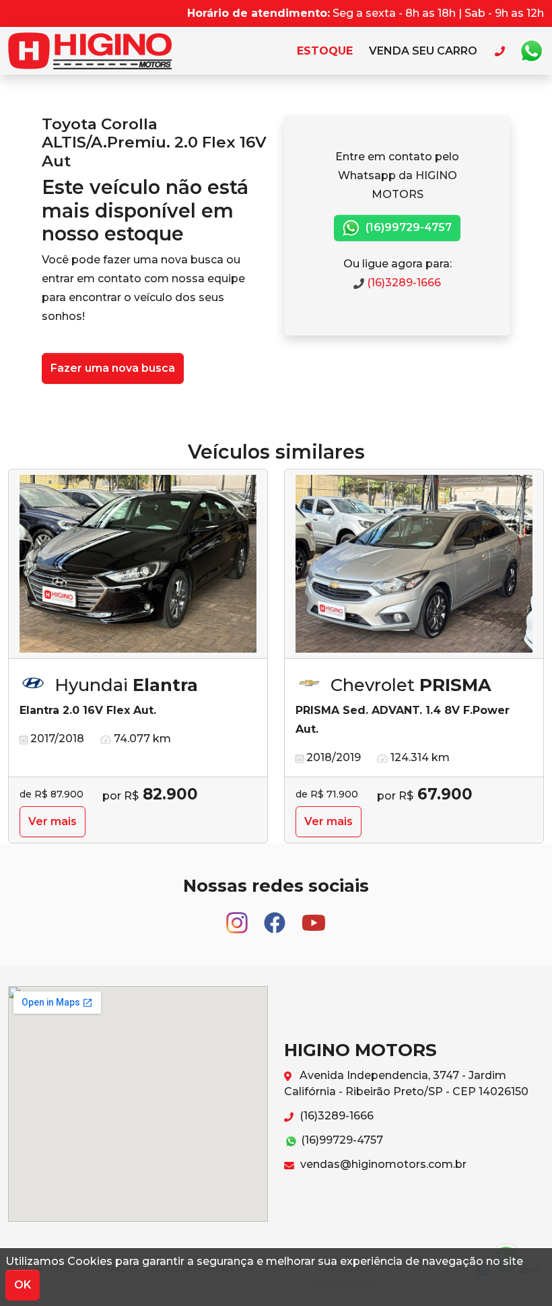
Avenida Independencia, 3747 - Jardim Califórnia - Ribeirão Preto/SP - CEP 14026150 (406, 1083)
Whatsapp (531, 51)
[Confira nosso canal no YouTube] (314, 917)
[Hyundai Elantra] (138, 564)
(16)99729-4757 (407, 227)
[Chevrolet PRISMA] (414, 564)
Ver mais (52, 821)
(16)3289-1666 (402, 282)
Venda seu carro (423, 50)
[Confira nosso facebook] (276, 917)
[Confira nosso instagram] (238, 917)
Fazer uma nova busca (112, 368)
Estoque (325, 50)
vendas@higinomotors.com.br (382, 1164)
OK (22, 1284)
